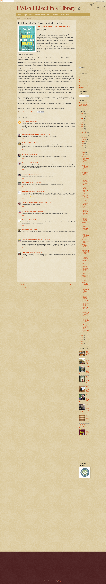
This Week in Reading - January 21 (85, 219)
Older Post (73, 285)
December (84, 132)
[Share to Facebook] (42, 112)
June (83, 145)
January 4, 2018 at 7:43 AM (30, 142)
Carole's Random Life (27, 211)
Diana (23, 229)
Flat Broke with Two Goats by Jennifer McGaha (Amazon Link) (53, 26)
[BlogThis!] (39, 112)
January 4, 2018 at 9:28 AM (31, 154)
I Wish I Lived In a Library (46, 7)
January (84, 156)
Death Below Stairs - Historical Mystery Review (85, 278)
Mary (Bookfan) (25, 182)
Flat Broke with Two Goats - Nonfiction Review (85, 314)
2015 (82, 339)
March (83, 152)
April (83, 150)
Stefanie (24, 174)
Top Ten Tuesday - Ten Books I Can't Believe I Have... (85, 168)
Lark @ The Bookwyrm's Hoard (29, 239)
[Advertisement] (84, 41)
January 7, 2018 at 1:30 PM (43, 239)
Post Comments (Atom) (28, 288)
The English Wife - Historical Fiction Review (84, 186)
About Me (55, 15)
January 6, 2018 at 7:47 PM (31, 229)
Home (19, 15)
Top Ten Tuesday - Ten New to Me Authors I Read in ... (85, 326)
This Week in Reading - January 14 (85, 257)
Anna (23, 154)
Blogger (60, 581)
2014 (82, 341)
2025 (82, 116)
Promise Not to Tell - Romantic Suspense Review (85, 292)
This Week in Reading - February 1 (84, 426)
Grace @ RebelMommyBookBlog (30, 134)
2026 (82, 113)
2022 (82, 122)
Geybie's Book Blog (26, 191)
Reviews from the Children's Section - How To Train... (85, 319)
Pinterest (81, 79)
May (83, 147)
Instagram (81, 78)
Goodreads (81, 76)
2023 (82, 120)
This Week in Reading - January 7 (85, 297)
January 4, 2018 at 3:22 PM (32, 174)
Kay (23, 142)
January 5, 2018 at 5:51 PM (39, 211)
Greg (23, 162)
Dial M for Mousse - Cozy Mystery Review (85, 224)
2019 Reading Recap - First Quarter (87, 389)
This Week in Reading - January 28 (85, 180)
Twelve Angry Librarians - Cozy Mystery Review (85, 197)
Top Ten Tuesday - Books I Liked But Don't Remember (85, 209)
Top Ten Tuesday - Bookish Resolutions (85, 246)
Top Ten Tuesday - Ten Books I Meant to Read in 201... (85, 285)
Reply (23, 129)
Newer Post (20, 285)
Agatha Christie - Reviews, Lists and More (37, 15)
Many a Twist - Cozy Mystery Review (85, 241)
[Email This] (37, 112)
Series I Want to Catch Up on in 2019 (87, 361)
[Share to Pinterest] (43, 112)
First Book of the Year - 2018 (85, 331)
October (84, 137)
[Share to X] (40, 112)
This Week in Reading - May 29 (87, 354)
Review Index (65, 15)
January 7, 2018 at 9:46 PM (35, 252)
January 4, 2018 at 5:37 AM (30, 121)
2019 (82, 128)
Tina (23, 121)
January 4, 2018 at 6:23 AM (44, 134)
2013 (82, 343)
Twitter (80, 81)
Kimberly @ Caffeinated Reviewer (30, 202)
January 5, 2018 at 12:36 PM (44, 202)
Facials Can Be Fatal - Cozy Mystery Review (87, 433)
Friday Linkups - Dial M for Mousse (85, 265)
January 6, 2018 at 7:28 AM (30, 219)
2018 (82, 131)
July (83, 143)
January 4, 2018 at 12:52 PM (31, 162)
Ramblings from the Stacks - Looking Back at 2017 (85, 252)
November (84, 135)
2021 (82, 124)
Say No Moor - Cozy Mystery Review (85, 215)
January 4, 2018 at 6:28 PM (36, 182)
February (84, 154)
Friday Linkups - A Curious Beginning (85, 192)
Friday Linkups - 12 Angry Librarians (85, 229)
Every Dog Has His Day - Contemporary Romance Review (85, 303)
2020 (82, 126)
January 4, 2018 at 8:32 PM (38, 191)
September (84, 139)
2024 (82, 118)
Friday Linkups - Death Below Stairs (85, 309)
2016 (82, 337)
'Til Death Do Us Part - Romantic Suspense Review (85, 161)
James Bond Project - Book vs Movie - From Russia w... (85, 175)
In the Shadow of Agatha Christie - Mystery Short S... (85, 271)
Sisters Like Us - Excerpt (85, 261)
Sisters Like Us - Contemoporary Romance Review (85, 202)
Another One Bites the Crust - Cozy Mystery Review (85, 235)
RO (22, 219)
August (84, 141)
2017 (82, 335)
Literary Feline (25, 252)
